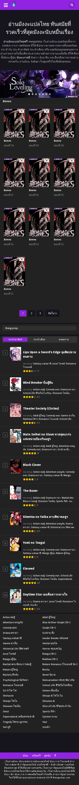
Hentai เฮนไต (49, 643)
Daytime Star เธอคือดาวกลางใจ (45, 594)
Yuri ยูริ (6, 727)
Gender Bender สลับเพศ (55, 638)
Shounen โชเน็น (61, 393)
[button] (39, 84)
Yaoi (44, 721)
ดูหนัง (47, 755)
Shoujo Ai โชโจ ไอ (52, 695)
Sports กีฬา (62, 501)
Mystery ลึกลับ (10, 674)
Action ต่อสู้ (39, 389)
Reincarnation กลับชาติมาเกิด (58, 680)
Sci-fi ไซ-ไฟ (9, 690)
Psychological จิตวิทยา (15, 680)
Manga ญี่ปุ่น (48, 553)
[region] (39, 84)
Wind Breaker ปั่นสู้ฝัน (38, 382)
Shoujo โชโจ (10, 701)
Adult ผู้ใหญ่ (39, 415)
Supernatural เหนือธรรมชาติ (18, 716)
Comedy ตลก (52, 389)
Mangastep (11, 328)
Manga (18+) (49, 653)
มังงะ (25, 755)
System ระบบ (49, 716)
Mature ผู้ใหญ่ (63, 553)
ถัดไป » (52, 313)
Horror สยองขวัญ (52, 648)
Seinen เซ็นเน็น (50, 690)
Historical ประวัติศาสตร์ (62, 527)
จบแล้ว (33, 605)
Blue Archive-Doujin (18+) (56, 622)
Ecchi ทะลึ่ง (63, 449)
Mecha (45, 669)
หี (55, 755)
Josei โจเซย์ (58, 363)
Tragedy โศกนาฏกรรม (15, 721)
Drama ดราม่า (68, 389)
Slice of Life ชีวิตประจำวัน (56, 706)
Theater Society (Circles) (41, 408)
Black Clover (32, 465)
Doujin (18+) (49, 627)
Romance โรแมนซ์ (48, 419)
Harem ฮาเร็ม (68, 415)
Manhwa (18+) (30, 419)
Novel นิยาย (49, 674)
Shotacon (8, 695)
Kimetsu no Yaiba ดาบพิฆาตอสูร (45, 517)
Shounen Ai (48, 701)
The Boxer (30, 491)
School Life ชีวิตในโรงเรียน (37, 393)
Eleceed (28, 568)
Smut (6, 711)
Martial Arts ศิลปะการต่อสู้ (17, 664)
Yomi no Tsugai (34, 542)
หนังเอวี (36, 755)
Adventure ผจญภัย (55, 472)
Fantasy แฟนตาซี (42, 363)
